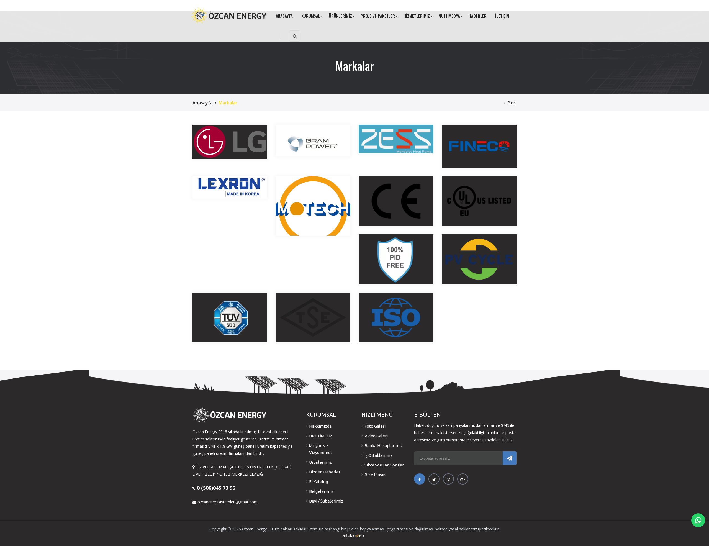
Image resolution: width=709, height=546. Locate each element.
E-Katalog (318, 481)
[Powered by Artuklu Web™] (353, 535)
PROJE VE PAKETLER (378, 16)
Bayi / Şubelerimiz (326, 501)
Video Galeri (376, 436)
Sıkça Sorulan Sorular (384, 465)
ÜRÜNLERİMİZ (340, 16)
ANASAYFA (284, 16)
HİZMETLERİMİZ (417, 16)
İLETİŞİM (502, 16)
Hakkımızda (320, 426)
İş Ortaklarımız (378, 455)
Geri (512, 103)
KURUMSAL (310, 16)
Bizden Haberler (324, 472)
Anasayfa (202, 103)
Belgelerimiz (321, 491)
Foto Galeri (375, 426)
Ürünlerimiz (320, 462)
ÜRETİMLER (320, 436)
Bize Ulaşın (375, 474)
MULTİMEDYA (449, 16)
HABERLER (478, 16)
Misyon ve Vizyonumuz (321, 449)
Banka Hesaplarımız (383, 445)
